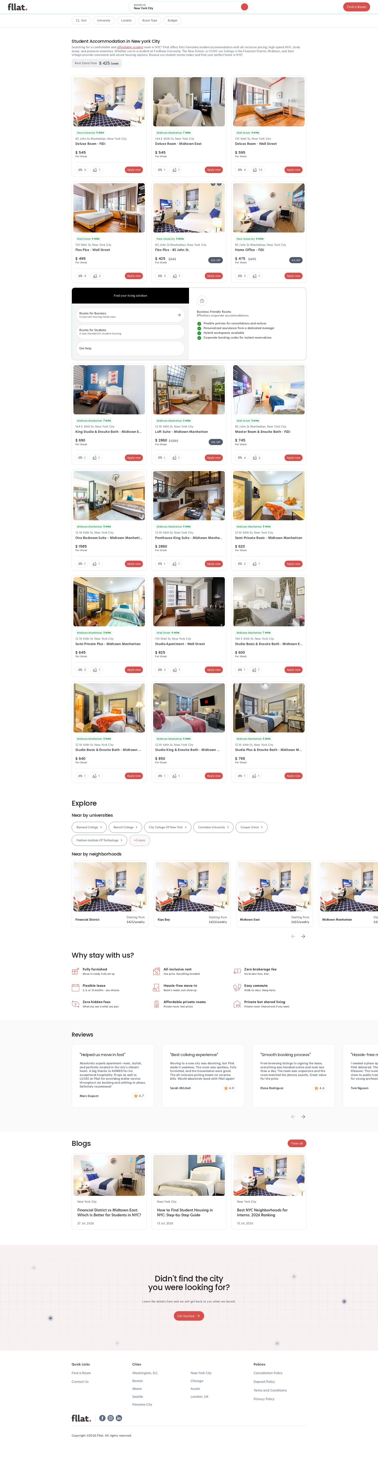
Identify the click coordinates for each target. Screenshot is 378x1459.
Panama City (142, 1404)
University (103, 20)
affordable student (130, 47)
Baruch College (123, 827)
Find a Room (356, 7)
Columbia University (211, 827)
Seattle (137, 1396)
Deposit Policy (264, 1381)
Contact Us (80, 1381)
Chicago (197, 1381)
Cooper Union (250, 827)
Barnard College (87, 827)
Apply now (134, 169)
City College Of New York (166, 827)
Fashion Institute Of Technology (98, 840)
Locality (126, 20)
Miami (137, 1389)
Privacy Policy (264, 1399)
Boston (137, 1381)
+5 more (139, 840)
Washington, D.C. (145, 1373)
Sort (83, 20)
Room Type (149, 20)
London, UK (199, 1396)
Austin (195, 1389)
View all (297, 1143)
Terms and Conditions (270, 1390)
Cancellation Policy (268, 1373)
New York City (201, 1373)
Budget (172, 20)
